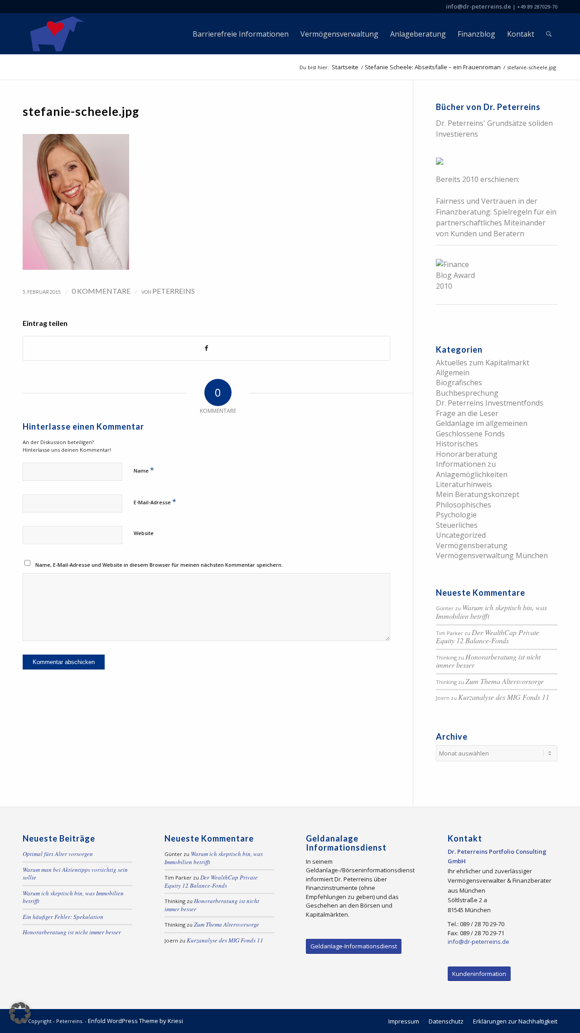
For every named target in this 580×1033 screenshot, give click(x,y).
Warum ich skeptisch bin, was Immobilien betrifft (491, 612)
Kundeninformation (479, 974)
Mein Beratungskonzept (477, 494)
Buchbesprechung (467, 393)
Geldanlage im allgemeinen (481, 423)
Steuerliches (457, 525)
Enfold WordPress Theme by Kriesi (135, 1021)
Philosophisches (463, 505)
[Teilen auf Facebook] (206, 348)
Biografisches (459, 382)
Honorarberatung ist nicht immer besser (488, 661)
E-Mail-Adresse (155, 502)
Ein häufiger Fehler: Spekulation (63, 917)
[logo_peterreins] (55, 34)
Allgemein (452, 373)
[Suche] (549, 34)
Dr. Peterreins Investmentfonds (489, 403)
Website (144, 533)
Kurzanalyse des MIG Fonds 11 (503, 697)
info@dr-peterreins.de (478, 6)
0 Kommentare (101, 291)
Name (144, 470)
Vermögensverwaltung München (492, 555)
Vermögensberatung (472, 545)
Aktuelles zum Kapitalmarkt (482, 363)
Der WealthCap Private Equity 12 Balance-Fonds (487, 636)
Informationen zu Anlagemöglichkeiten (472, 469)
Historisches (457, 444)
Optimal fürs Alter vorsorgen (58, 854)
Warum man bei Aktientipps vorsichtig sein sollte (75, 874)
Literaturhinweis (464, 484)
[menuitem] (241, 34)
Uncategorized (461, 535)
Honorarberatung (467, 454)
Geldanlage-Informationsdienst (353, 946)
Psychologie (456, 515)
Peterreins (173, 291)
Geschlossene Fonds (470, 434)
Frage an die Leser (467, 413)
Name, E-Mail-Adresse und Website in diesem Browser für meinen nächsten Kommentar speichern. (159, 564)
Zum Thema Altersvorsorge (504, 681)
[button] (20, 1013)
